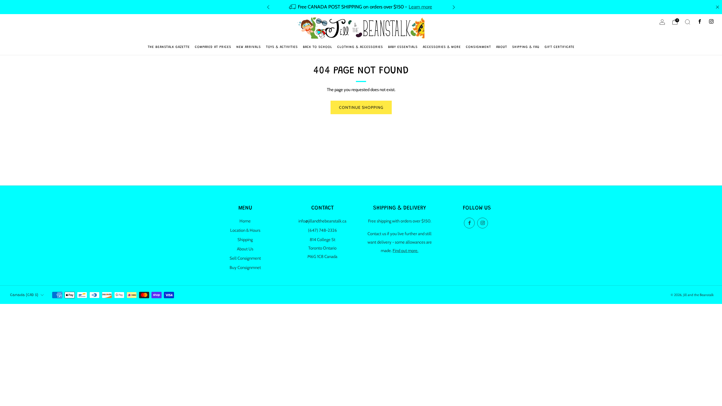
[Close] (717, 7)
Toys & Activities (282, 47)
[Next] (453, 7)
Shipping (245, 239)
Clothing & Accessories (360, 47)
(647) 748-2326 (322, 230)
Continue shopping (361, 107)
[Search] (687, 22)
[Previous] (268, 7)
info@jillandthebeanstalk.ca (322, 221)
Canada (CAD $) (24, 295)
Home (245, 221)
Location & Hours (245, 230)
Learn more (420, 7)
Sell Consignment (245, 258)
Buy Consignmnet (245, 267)
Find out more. (405, 250)
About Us (245, 248)
